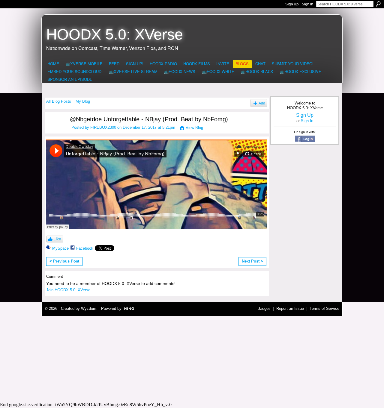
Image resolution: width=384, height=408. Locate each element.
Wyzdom (88, 308)
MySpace (60, 248)
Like (57, 238)
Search (378, 4)
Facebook (84, 248)
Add (262, 103)
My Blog (83, 101)
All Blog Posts (58, 101)
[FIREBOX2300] (54, 130)
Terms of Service (324, 308)
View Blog (194, 127)
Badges (264, 308)
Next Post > (252, 261)
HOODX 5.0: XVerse (114, 34)
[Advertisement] (192, 358)
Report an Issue (290, 308)
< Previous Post (64, 261)
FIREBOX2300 (103, 127)
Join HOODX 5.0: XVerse (68, 290)
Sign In (307, 4)
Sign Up (291, 4)
